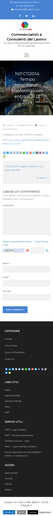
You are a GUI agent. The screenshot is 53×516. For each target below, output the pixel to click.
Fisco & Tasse (11, 345)
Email (6, 277)
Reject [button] (21, 512)
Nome (6, 263)
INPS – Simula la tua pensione (19, 435)
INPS (7, 412)
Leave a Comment (10, 129)
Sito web (7, 291)
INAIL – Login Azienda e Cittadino (21, 446)
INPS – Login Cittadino (15, 430)
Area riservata (11, 473)
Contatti (9, 478)
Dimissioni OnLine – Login (17, 441)
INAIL (7, 407)
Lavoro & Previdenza (14, 352)
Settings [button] (33, 512)
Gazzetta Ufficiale (13, 401)
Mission (8, 490)
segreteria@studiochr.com (27, 9)
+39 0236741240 (27, 6)
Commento (8, 205)
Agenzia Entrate (12, 395)
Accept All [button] (9, 512)
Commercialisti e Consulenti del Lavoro (26, 36)
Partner (8, 484)
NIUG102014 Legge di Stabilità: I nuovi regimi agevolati (24, 168)
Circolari (41, 125)
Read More (45, 512)
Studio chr (11, 125)
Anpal (7, 390)
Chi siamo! (41, 178)
